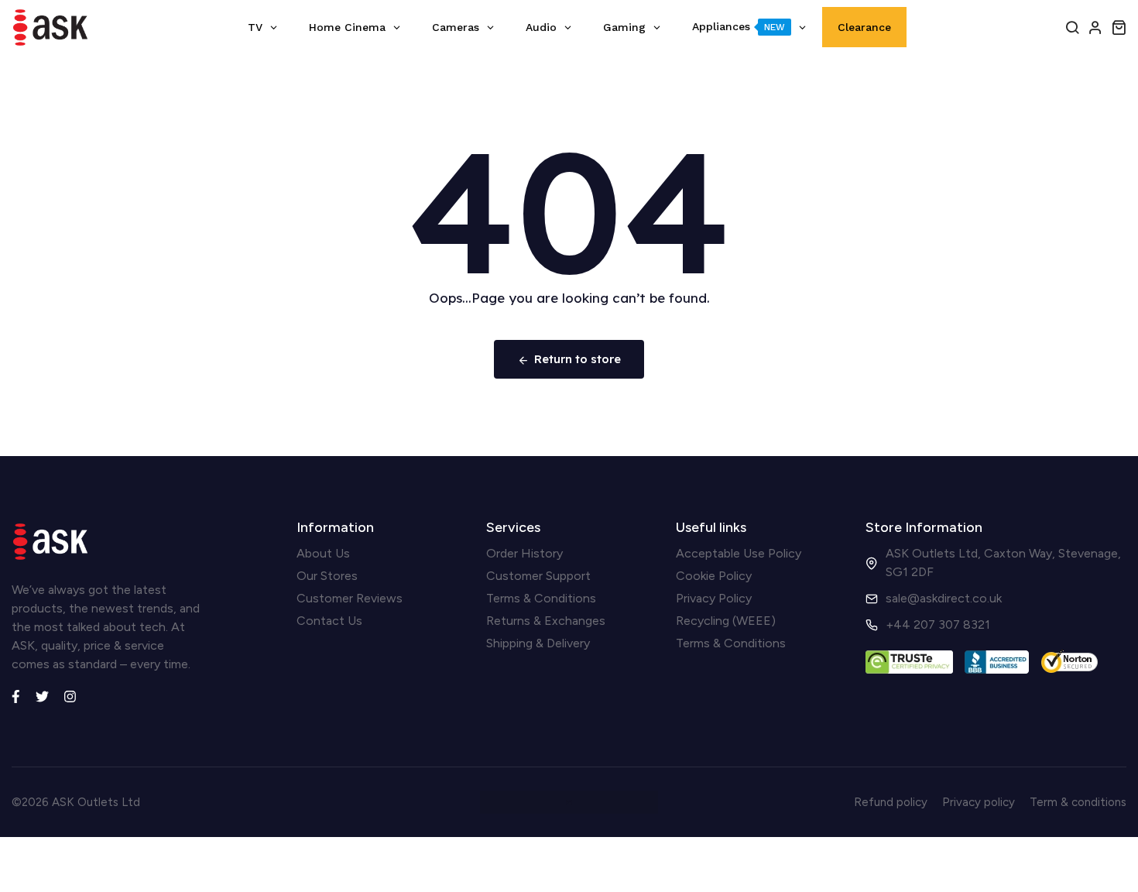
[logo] (50, 27)
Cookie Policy (714, 575)
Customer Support (538, 575)
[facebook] (16, 694)
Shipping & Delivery (538, 643)
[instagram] (70, 694)
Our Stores (327, 575)
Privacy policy (978, 802)
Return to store (577, 359)
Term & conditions (1078, 802)
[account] (1095, 27)
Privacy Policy (714, 598)
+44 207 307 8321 (938, 624)
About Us (323, 553)
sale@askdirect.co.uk (944, 598)
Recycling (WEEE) (726, 620)
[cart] (1118, 27)
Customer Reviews (349, 598)
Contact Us (329, 620)
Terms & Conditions (541, 598)
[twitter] (42, 694)
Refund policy (890, 802)
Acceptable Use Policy (738, 553)
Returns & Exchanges (545, 620)
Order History (524, 553)
